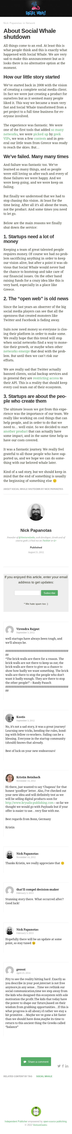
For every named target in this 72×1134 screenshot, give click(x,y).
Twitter (46, 540)
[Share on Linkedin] (67, 1067)
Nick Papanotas (12, 23)
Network (30, 23)
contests (40, 138)
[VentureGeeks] (36, 1117)
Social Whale (44, 1076)
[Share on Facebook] (63, 1067)
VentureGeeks (40, 1125)
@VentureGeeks (27, 537)
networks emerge (16, 351)
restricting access (46, 378)
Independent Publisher (16, 1121)
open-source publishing (55, 1121)
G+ (55, 540)
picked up (40, 134)
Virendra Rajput (27, 629)
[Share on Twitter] (59, 1067)
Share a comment (38, 1061)
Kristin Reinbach (28, 777)
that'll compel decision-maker (37, 889)
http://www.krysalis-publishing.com (29, 802)
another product (15, 431)
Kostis (20, 717)
